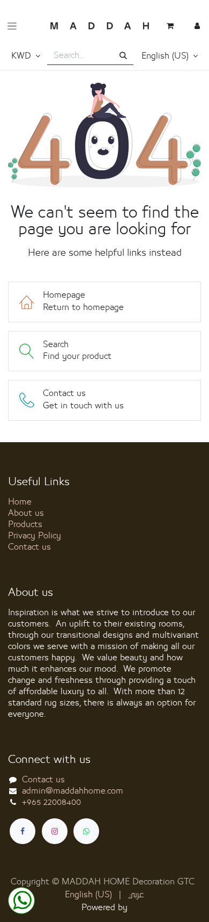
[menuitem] (88, 895)
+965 (51, 802)
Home (20, 502)
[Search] (123, 56)
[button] (170, 56)
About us (26, 513)
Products (25, 524)
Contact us (29, 547)
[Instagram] (55, 831)
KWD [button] (22, 56)
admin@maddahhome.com (72, 791)
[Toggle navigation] (12, 26)
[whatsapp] (86, 831)
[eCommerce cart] (170, 25)
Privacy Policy (34, 535)
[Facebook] (22, 831)
